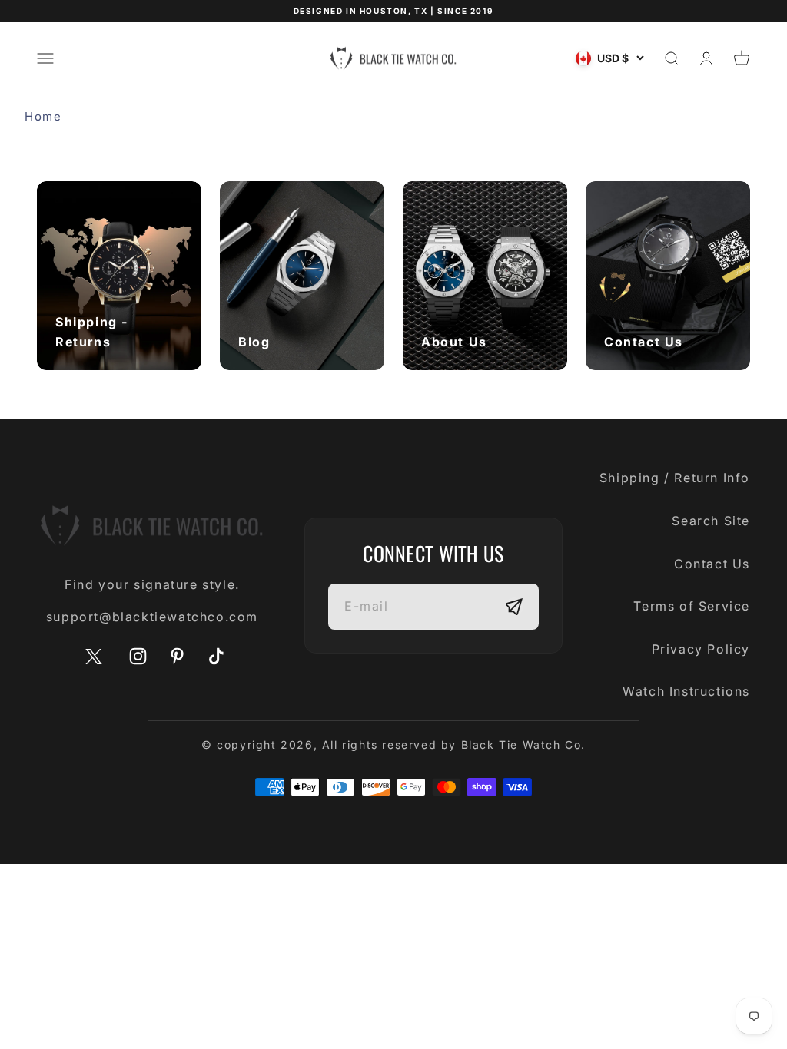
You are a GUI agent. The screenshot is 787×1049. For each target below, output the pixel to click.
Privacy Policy (701, 649)
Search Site (711, 520)
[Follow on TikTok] (216, 656)
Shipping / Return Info (674, 477)
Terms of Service (691, 606)
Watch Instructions (686, 691)
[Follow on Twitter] (93, 661)
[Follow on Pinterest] (177, 656)
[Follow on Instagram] (138, 656)
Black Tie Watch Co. (523, 744)
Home (43, 116)
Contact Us (712, 563)
